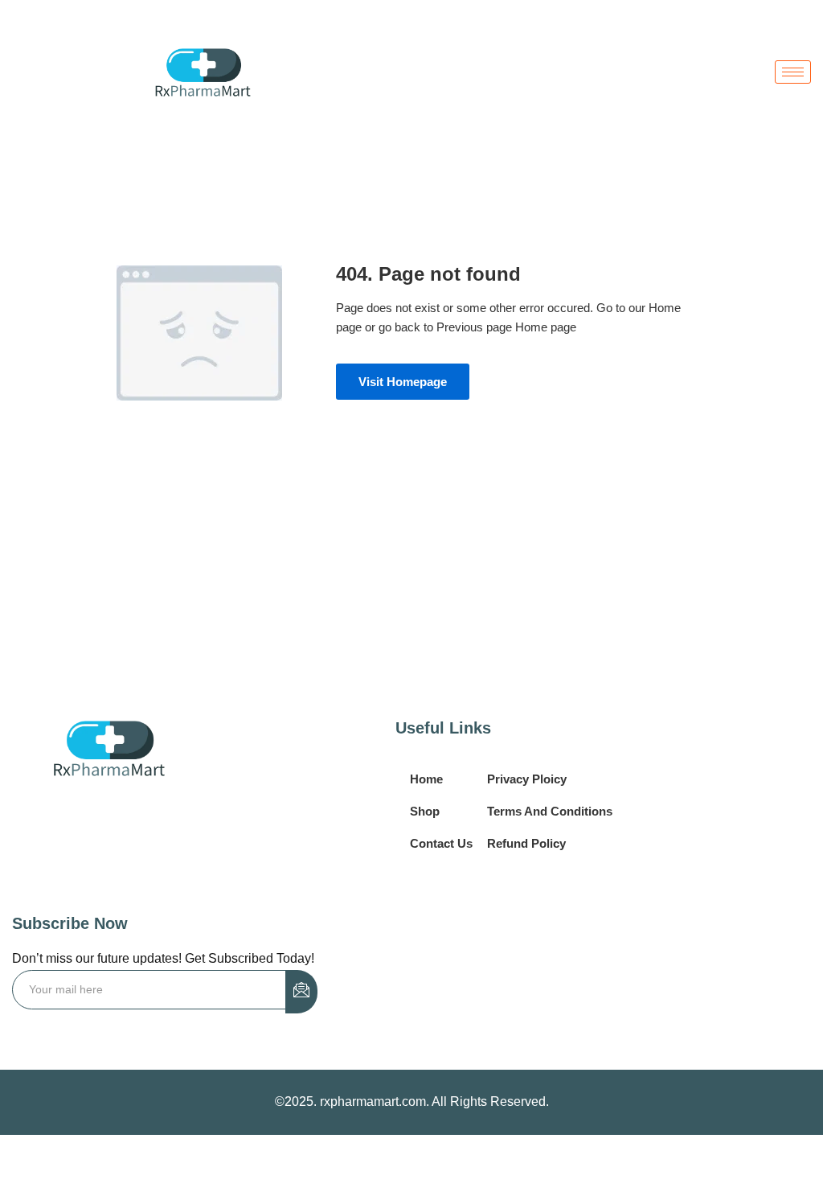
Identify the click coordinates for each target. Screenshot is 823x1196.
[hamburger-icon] (793, 72)
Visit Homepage (402, 381)
